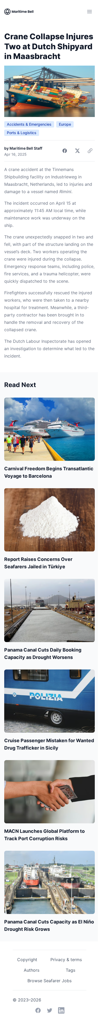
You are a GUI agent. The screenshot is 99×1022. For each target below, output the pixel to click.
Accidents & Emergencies (29, 124)
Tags (70, 970)
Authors (31, 970)
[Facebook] (38, 1010)
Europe (65, 124)
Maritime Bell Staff (26, 148)
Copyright (27, 959)
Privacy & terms (66, 959)
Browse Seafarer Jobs (49, 980)
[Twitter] (49, 1010)
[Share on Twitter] (77, 150)
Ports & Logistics (21, 132)
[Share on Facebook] (64, 150)
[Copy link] (90, 150)
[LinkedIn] (61, 1010)
